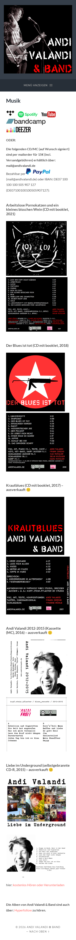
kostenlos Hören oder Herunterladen (38, 885)
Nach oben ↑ (39, 931)
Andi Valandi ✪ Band (43, 927)
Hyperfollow (23, 910)
